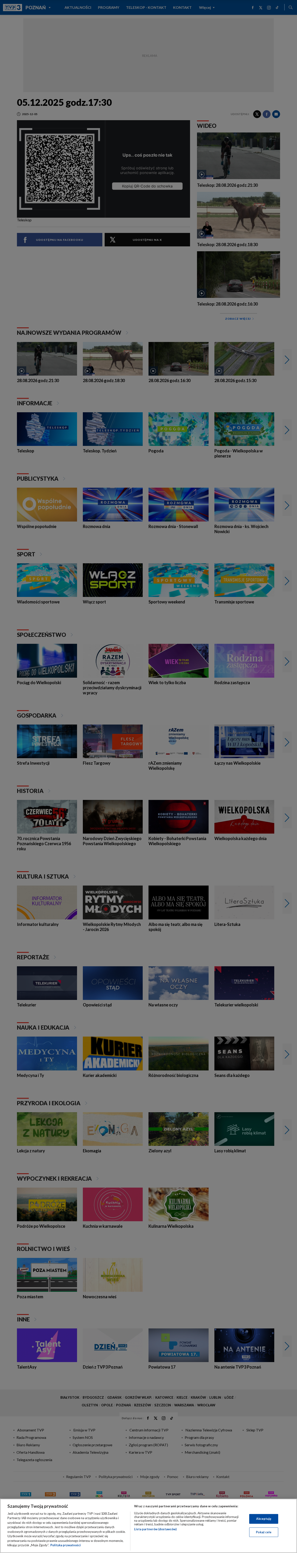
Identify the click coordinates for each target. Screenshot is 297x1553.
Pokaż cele (263, 1532)
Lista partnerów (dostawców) (155, 1529)
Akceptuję (263, 1519)
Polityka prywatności (65, 1545)
